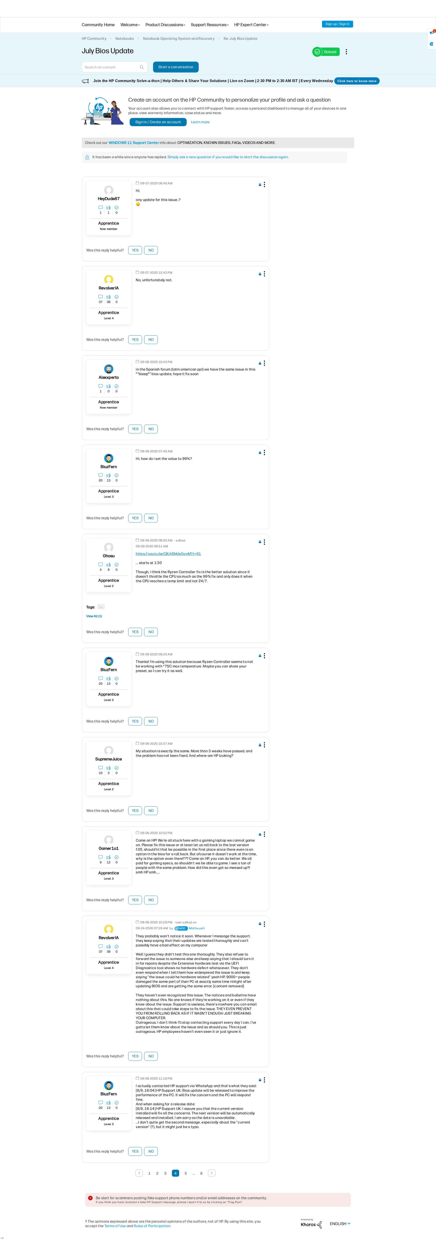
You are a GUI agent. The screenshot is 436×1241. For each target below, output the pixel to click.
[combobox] (115, 67)
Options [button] (349, 51)
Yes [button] (135, 250)
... (101, 606)
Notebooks (125, 38)
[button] (263, 185)
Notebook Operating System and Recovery (179, 38)
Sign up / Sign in (337, 24)
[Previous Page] (139, 1173)
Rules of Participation (152, 1226)
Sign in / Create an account (158, 122)
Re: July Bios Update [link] (240, 38)
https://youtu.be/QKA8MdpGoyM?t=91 (168, 554)
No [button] (151, 250)
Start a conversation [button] (176, 67)
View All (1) (94, 616)
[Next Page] (211, 1173)
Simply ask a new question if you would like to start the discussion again (228, 157)
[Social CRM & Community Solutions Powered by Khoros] (311, 1223)
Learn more (200, 122)
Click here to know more (357, 81)
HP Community (94, 38)
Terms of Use (115, 1226)
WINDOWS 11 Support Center (134, 142)
